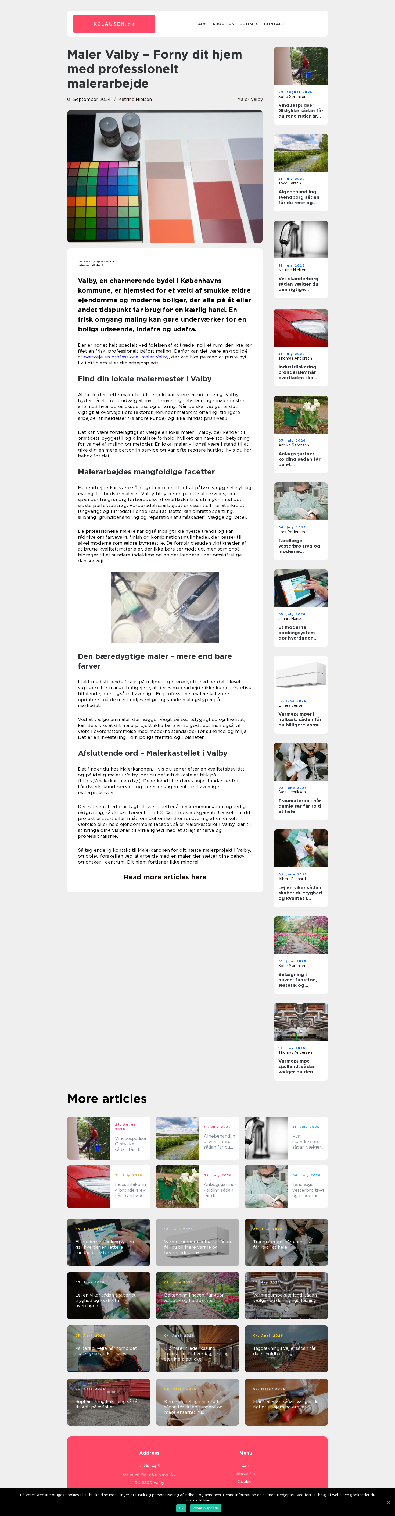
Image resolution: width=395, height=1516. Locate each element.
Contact (274, 24)
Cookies (248, 24)
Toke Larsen (289, 183)
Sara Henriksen (292, 792)
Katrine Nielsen (135, 99)
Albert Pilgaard (292, 879)
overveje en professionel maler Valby (126, 357)
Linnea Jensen (291, 705)
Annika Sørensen (293, 445)
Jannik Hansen (291, 618)
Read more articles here (165, 877)
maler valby (250, 99)
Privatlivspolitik (206, 1508)
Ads (202, 24)
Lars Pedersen (291, 532)
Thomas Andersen (295, 358)
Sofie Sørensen (292, 96)
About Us (223, 24)
